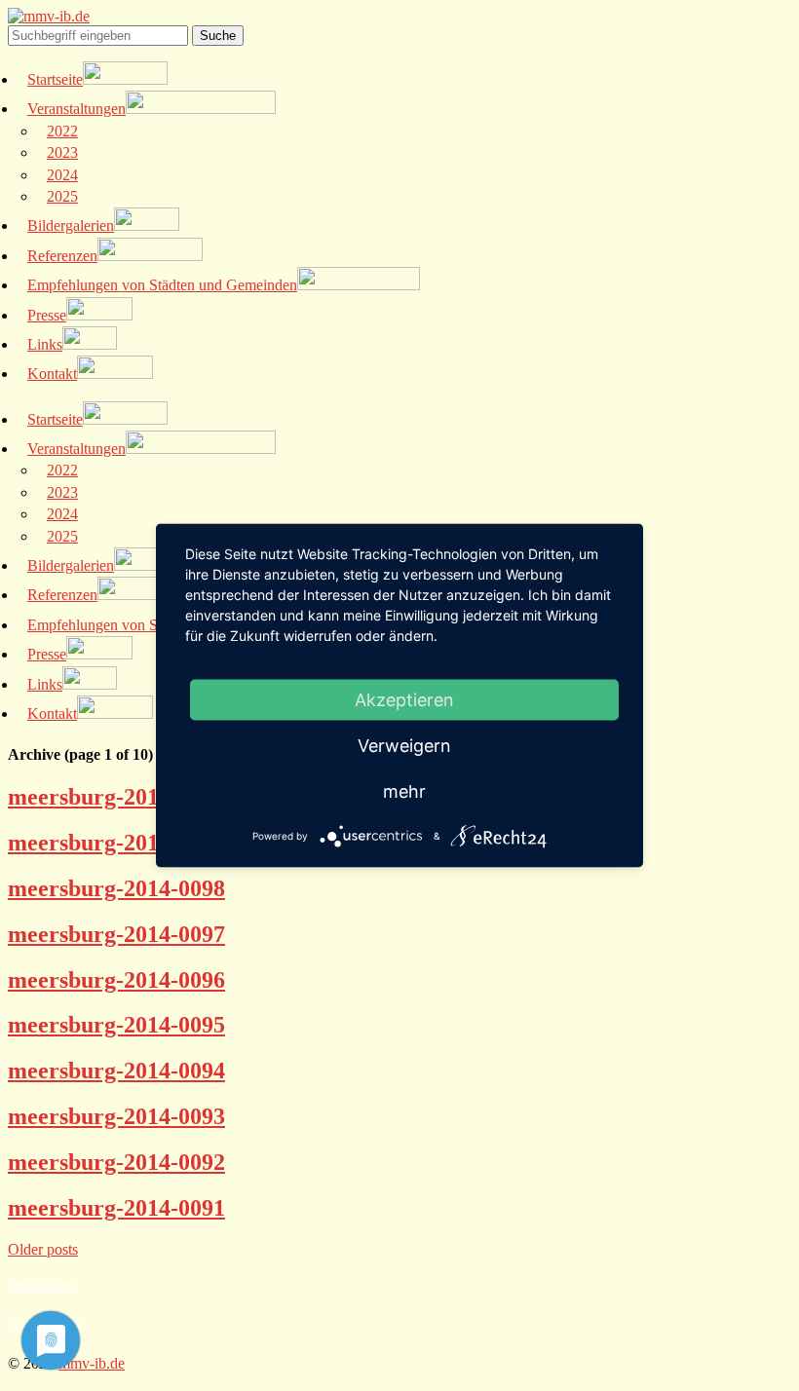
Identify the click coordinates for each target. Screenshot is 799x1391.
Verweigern (404, 745)
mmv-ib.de (91, 1363)
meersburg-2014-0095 (116, 1024)
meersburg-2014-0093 (116, 1116)
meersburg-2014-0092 (116, 1162)
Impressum (41, 1285)
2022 (62, 131)
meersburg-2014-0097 (116, 934)
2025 (62, 196)
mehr (404, 791)
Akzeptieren (404, 700)
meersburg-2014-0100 (116, 796)
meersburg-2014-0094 (116, 1070)
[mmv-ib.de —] (49, 16)
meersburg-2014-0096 (116, 980)
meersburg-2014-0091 (116, 1208)
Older (43, 1249)
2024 (62, 175)
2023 (62, 152)
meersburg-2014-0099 (116, 842)
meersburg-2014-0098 (116, 888)
